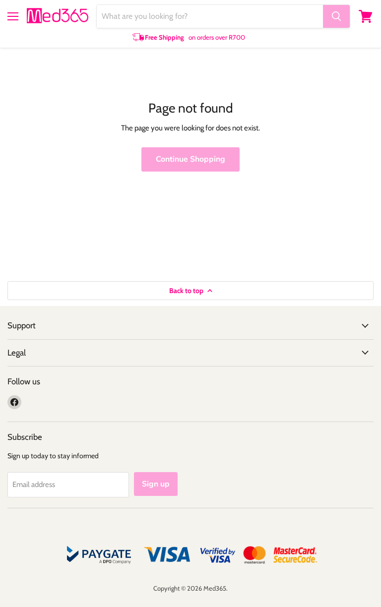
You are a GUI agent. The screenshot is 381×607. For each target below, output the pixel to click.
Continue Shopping (190, 159)
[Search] (336, 16)
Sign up (156, 484)
